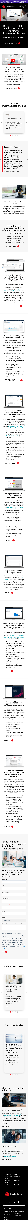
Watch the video (11, 88)
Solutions (16, 1174)
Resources (17, 1172)
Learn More (6, 592)
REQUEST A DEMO (11, 246)
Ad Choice (7, 1214)
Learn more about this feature (11, 380)
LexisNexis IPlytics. (10, 1156)
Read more (9, 1006)
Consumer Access (9, 1211)
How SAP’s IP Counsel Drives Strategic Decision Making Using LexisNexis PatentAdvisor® (14, 1048)
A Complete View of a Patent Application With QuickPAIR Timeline (13, 988)
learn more (6, 740)
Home (6, 1172)
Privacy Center (19, 1208)
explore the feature (9, 463)
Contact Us (8, 1174)
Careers (7, 1184)
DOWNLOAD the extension (11, 305)
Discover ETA (7, 540)
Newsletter (17, 1180)
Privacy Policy (8, 1208)
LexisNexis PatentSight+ (12, 1115)
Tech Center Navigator (12, 436)
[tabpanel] (14, 122)
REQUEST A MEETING (11, 43)
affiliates (6, 935)
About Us (17, 1176)
